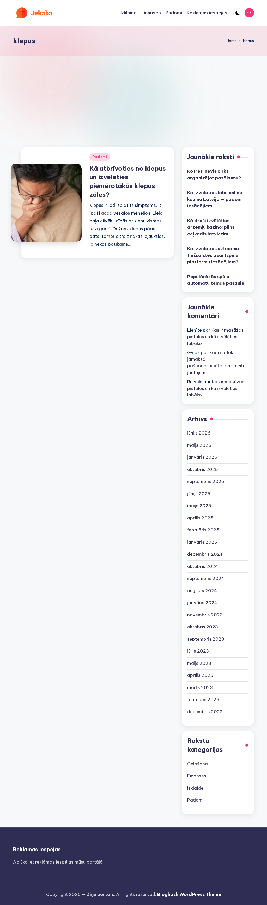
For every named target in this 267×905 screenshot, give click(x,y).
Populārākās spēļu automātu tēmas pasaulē (215, 280)
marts (200, 687)
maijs (199, 445)
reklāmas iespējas (54, 862)
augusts (202, 590)
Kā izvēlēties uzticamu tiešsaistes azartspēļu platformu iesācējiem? (213, 255)
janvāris (202, 457)
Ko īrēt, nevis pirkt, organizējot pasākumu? (214, 174)
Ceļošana (197, 764)
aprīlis (200, 518)
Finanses (196, 776)
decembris (205, 554)
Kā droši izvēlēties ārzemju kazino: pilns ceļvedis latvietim (210, 227)
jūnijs (198, 433)
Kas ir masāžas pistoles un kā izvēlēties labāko (215, 336)
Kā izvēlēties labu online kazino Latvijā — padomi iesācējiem (215, 199)
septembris (205, 481)
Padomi (100, 157)
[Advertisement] (133, 95)
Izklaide (195, 788)
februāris (203, 530)
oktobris (202, 469)
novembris (205, 615)
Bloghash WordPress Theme (189, 894)
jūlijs (198, 651)
